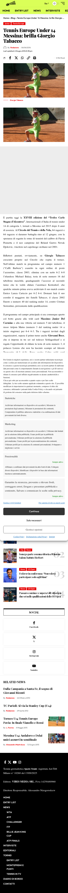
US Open (31, 569)
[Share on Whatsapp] (22, 58)
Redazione (14, 47)
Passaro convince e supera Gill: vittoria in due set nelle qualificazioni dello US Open (40, 594)
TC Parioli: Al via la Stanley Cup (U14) (27, 705)
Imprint (52, 536)
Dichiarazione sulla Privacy (36, 536)
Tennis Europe (18, 23)
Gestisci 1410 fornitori (12, 503)
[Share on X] (16, 58)
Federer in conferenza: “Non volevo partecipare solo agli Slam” (37, 575)
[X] (34, 639)
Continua (34, 511)
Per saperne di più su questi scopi (52, 503)
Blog (13, 18)
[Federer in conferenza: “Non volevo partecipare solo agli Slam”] (10, 575)
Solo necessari (34, 520)
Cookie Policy (18, 536)
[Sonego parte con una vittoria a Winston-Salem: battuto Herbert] (10, 556)
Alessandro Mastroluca (15, 744)
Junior (7, 23)
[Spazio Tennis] (11, 3)
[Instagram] (34, 654)
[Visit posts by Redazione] (5, 47)
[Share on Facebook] (10, 58)
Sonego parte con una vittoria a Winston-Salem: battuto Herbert (40, 556)
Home (6, 18)
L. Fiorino (10, 728)
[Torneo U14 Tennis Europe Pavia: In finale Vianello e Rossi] (56, 721)
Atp (21, 550)
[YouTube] (14, 762)
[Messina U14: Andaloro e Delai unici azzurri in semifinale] (56, 738)
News (28, 550)
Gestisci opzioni (34, 529)
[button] (40, 3)
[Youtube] (34, 668)
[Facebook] (34, 625)
